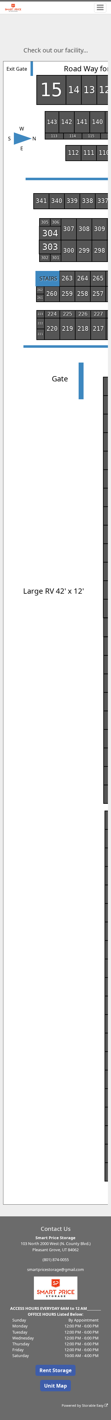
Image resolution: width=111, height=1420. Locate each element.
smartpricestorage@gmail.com (55, 1269)
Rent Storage (55, 1370)
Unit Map (55, 1385)
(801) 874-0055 (56, 1259)
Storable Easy (93, 1405)
